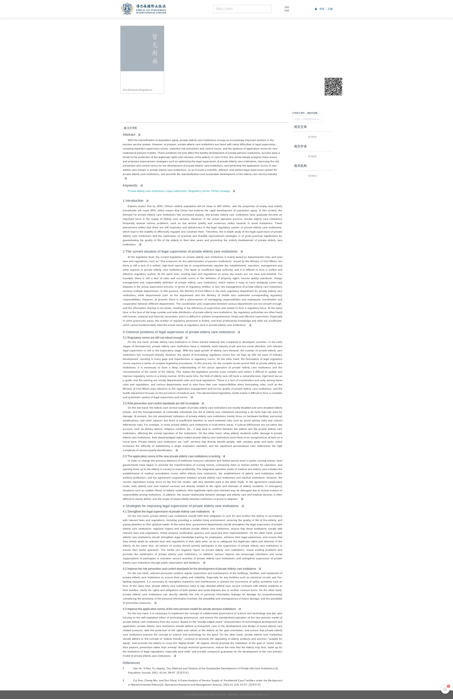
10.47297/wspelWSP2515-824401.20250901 (207, 60)
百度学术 (182, 672)
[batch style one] (445, 689)
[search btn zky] (276, 9)
